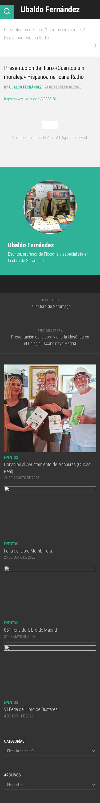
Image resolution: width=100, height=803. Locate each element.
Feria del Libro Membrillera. (28, 551)
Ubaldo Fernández (50, 9)
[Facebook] (50, 149)
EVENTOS (11, 457)
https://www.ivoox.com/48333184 (30, 99)
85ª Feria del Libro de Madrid (30, 630)
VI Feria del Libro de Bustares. (31, 709)
